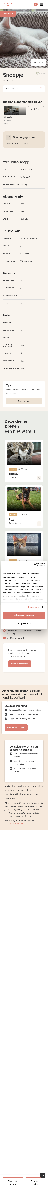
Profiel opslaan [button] (12, 89)
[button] (36, 4)
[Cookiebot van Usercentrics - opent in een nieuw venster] (34, 564)
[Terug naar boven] (42, 1175)
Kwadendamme (15, 523)
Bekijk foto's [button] (38, 62)
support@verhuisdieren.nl (15, 824)
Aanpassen (23, 623)
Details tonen (34, 607)
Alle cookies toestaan (24, 615)
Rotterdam (13, 477)
